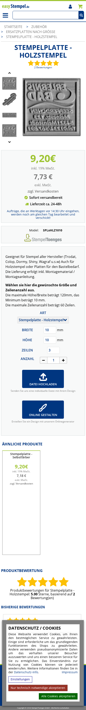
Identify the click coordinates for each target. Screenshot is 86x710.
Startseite (13, 26)
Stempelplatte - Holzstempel (31, 36)
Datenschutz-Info (26, 672)
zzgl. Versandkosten (43, 191)
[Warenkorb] (80, 6)
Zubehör (39, 26)
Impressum (70, 672)
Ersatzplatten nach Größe (30, 31)
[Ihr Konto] (70, 6)
